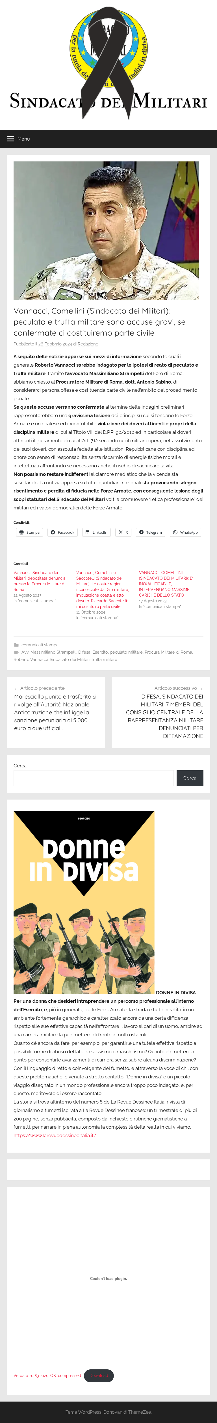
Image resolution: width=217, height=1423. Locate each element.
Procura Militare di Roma (168, 652)
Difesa (84, 652)
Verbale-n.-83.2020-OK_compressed (47, 1375)
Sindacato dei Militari (70, 659)
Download (99, 1375)
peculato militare (126, 652)
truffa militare (104, 659)
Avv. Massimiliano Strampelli (48, 652)
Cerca (20, 766)
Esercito (100, 652)
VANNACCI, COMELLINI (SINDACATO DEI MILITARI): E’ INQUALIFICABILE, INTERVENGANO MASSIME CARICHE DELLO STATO (166, 583)
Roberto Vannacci (31, 659)
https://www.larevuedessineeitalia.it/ (55, 1135)
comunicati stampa (39, 644)
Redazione (88, 344)
